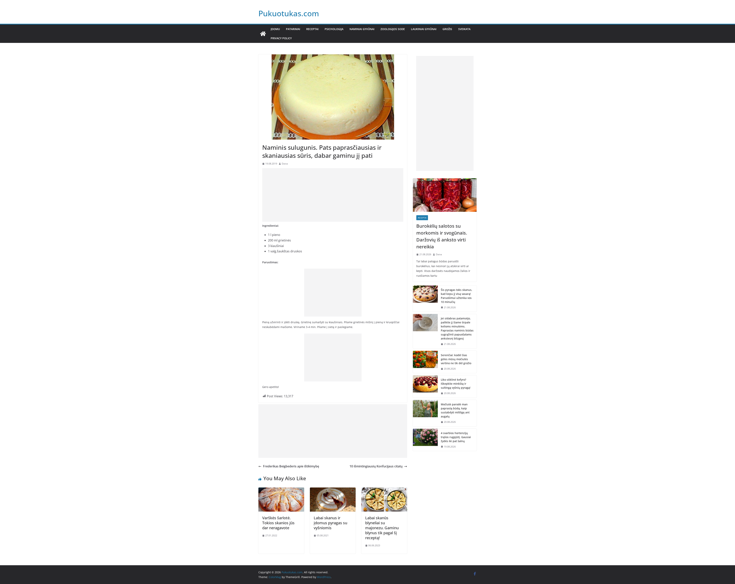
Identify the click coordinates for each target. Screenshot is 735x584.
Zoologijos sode (393, 29)
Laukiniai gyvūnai (423, 29)
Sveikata (464, 29)
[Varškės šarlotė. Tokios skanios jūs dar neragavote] (281, 490)
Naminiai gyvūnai (362, 29)
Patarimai (293, 29)
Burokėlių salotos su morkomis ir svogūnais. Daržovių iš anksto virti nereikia (441, 236)
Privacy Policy (281, 38)
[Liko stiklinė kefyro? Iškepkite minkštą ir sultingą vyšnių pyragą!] (425, 386)
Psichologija (334, 29)
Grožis (447, 29)
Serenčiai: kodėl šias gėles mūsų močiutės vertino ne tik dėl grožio (456, 359)
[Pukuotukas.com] (263, 33)
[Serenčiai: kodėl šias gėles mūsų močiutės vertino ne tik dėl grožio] (425, 362)
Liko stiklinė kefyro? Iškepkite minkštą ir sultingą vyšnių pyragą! (455, 383)
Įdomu (275, 29)
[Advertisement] (332, 195)
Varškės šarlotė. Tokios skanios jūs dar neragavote (278, 522)
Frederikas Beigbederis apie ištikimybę (291, 466)
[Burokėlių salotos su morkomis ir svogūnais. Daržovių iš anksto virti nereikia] (445, 195)
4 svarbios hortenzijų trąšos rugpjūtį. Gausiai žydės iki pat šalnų (456, 437)
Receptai (312, 29)
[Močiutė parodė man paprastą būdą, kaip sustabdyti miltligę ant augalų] (425, 413)
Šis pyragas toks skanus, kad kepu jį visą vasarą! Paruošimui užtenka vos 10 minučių (456, 296)
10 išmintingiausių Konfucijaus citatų (376, 466)
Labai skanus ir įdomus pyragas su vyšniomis (330, 522)
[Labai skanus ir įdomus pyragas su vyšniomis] (333, 490)
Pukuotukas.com (288, 13)
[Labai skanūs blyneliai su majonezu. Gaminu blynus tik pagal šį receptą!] (384, 490)
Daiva (285, 163)
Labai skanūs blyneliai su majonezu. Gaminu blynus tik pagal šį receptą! (382, 527)
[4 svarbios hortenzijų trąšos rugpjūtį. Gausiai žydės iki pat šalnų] (425, 440)
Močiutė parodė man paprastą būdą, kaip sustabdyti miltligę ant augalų (455, 410)
